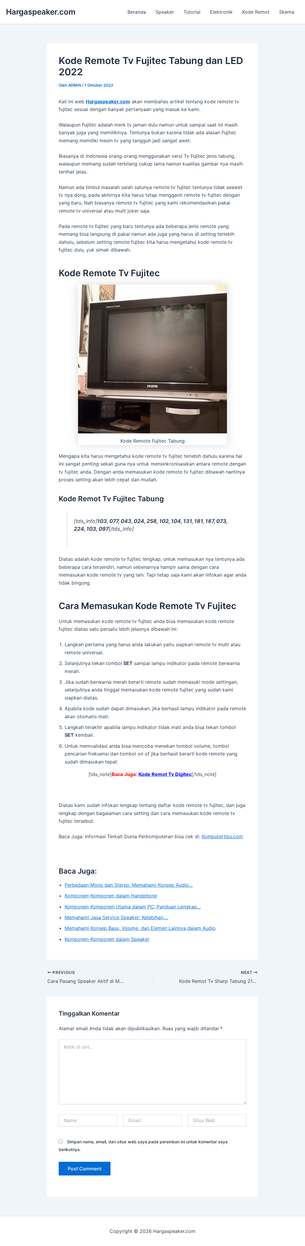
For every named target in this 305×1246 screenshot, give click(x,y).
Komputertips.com (222, 836)
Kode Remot (256, 12)
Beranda (136, 12)
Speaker (164, 12)
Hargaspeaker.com (40, 11)
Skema (286, 12)
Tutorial (191, 12)
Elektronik (221, 12)
